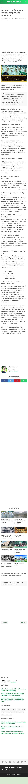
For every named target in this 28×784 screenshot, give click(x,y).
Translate (13, 682)
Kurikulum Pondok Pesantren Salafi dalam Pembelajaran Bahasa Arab (7, 566)
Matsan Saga (14, 2)
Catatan (8, 709)
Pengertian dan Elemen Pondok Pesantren (7, 550)
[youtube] (25, 762)
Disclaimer (19, 767)
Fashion (14, 709)
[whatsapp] (23, 380)
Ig (10, 371)
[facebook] (4, 380)
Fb (8, 371)
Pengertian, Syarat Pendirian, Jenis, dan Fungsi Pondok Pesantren (19, 521)
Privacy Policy (5, 769)
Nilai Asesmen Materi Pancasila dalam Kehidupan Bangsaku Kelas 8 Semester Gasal (12, 699)
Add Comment (4, 20)
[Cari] (26, 2)
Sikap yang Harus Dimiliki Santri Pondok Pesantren (6, 521)
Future (19, 709)
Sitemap (14, 769)
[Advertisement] (14, 36)
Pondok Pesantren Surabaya (19, 536)
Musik (15, 712)
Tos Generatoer (22, 769)
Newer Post (4, 622)
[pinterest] (17, 380)
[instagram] (6, 762)
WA (12, 371)
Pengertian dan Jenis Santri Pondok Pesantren (19, 551)
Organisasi (21, 712)
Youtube (16, 371)
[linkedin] (10, 762)
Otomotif (4, 714)
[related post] (7, 514)
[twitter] (11, 380)
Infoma (23, 709)
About (6, 767)
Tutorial (9, 714)
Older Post (23, 622)
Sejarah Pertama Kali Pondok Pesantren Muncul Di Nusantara (6, 537)
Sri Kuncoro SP (9, 18)
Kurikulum (10, 712)
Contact (13, 767)
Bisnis (3, 709)
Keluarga (4, 712)
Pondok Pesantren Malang (19, 564)
